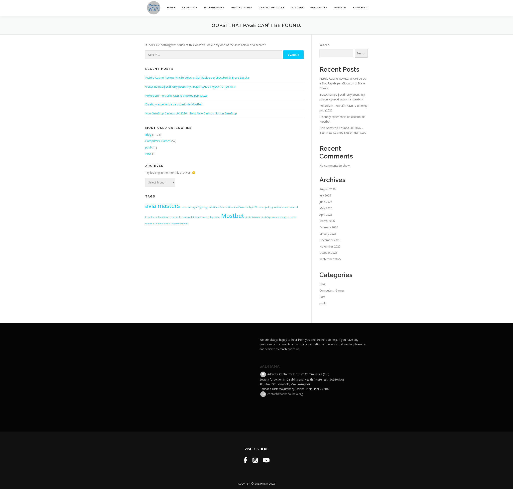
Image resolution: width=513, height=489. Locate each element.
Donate (340, 7)
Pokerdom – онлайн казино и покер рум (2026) (176, 95)
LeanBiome (151, 217)
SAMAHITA (360, 7)
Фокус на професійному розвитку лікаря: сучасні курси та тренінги (190, 86)
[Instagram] (255, 460)
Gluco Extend (220, 207)
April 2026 (325, 214)
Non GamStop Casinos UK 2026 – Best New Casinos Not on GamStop (191, 113)
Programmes (214, 7)
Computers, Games (158, 141)
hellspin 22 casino (255, 207)
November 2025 (329, 246)
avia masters (162, 206)
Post (148, 153)
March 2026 (327, 221)
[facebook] (245, 460)
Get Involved (241, 7)
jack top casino (273, 207)
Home (171, 7)
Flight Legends (205, 207)
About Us (189, 7)
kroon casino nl (290, 207)
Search (324, 45)
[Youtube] (266, 460)
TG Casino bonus (161, 223)
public (149, 147)
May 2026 (325, 208)
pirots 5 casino (252, 217)
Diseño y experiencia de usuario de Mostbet (173, 104)
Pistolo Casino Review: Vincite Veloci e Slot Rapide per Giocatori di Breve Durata (197, 77)
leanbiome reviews (168, 217)
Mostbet (232, 216)
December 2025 (329, 240)
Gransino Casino (236, 207)
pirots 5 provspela (270, 217)
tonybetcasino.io (179, 223)
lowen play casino (211, 217)
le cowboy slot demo (190, 217)
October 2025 (328, 253)
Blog (148, 134)
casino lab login (189, 207)
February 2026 (328, 227)
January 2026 (327, 233)
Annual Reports (272, 7)
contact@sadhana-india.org (285, 394)
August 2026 (327, 189)
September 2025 (330, 259)
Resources (318, 7)
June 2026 (325, 202)
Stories (297, 7)
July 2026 (325, 195)
